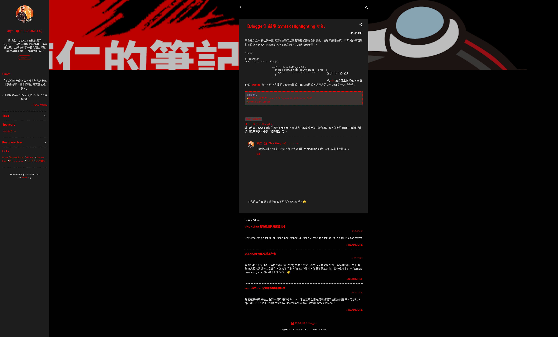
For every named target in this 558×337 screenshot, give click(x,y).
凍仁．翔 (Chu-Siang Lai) (271, 143)
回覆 (258, 154)
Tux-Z (29, 161)
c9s (332, 80)
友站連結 (40, 161)
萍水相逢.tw (9, 131)
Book (5, 157)
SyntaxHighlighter (259, 101)
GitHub (30, 157)
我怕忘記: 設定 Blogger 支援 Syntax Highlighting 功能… (280, 98)
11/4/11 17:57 (293, 144)
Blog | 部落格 (253, 119)
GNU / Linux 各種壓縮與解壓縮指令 (265, 226)
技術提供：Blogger (305, 323)
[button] (361, 25)
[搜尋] (366, 7)
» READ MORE (354, 244)
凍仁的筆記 (254, 7)
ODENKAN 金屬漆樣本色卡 (260, 253)
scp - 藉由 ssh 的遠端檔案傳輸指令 (265, 288)
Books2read (17, 157)
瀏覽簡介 (24, 58)
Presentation (16, 161)
